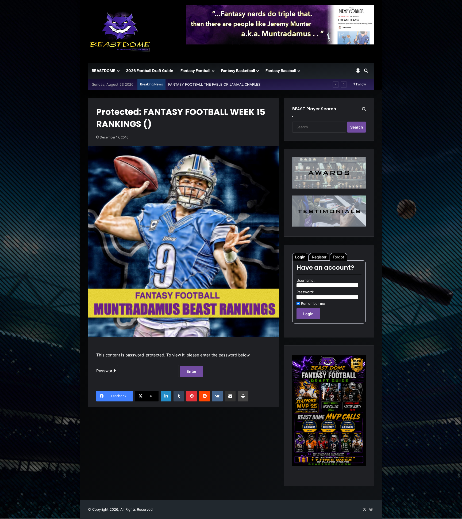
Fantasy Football (195, 70)
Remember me (313, 303)
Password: (106, 370)
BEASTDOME (104, 70)
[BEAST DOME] (120, 31)
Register (319, 257)
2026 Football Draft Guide (149, 70)
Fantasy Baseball (280, 70)
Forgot (338, 257)
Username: (306, 280)
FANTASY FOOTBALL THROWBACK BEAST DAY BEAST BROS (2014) (224, 84)
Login (300, 257)
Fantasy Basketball (238, 70)
